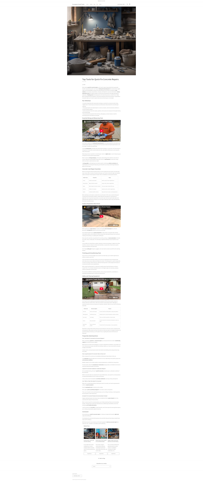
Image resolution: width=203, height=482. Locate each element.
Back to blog (102, 458)
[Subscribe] (110, 466)
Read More (89, 453)
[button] (127, 4)
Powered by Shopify (83, 479)
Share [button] (84, 84)
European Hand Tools (78, 479)
